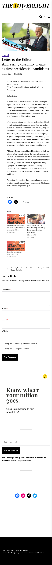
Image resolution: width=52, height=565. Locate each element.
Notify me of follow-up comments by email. (21, 344)
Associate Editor (6, 74)
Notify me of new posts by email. (17, 349)
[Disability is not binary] (16, 246)
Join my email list (11, 451)
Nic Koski (19, 270)
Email (5, 320)
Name (5, 308)
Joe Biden (38, 268)
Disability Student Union (18, 268)
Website (5, 331)
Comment (6, 289)
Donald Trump (30, 268)
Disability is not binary (14, 252)
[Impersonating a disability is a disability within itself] (16, 219)
